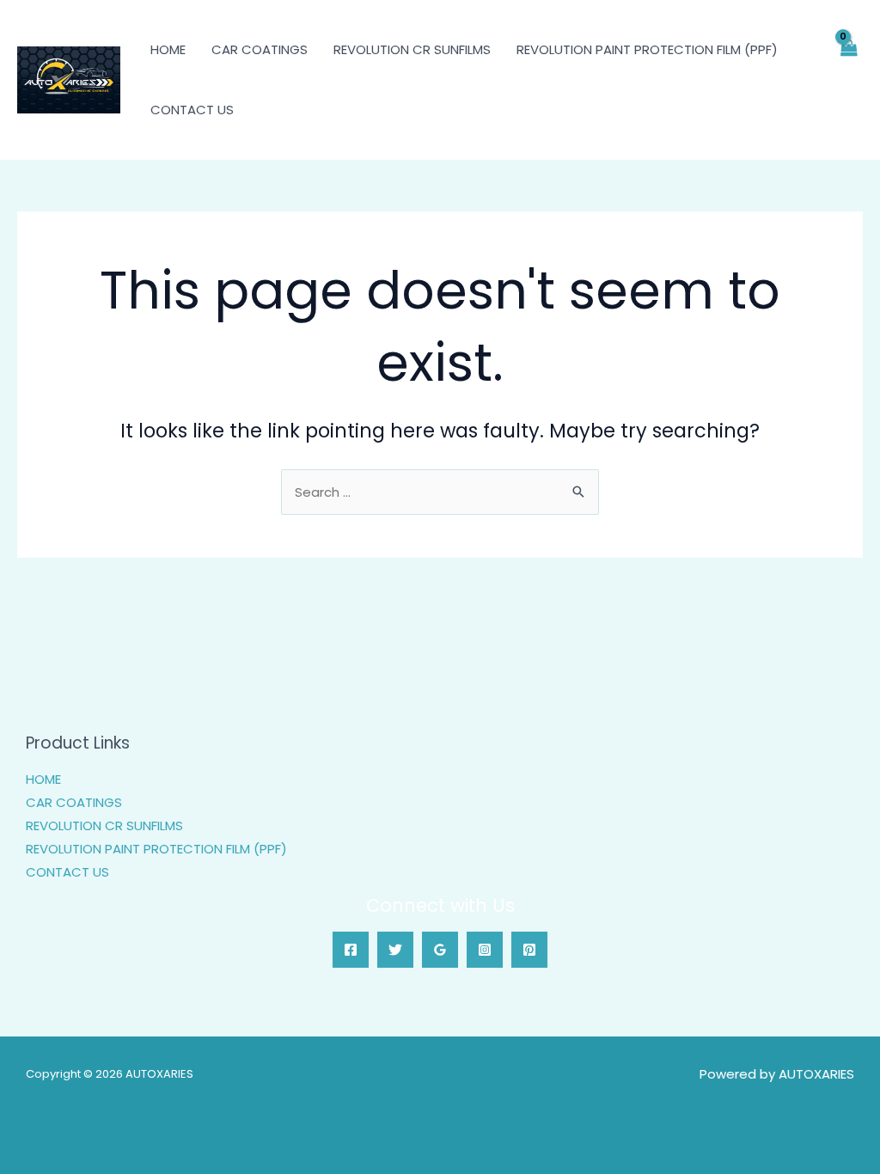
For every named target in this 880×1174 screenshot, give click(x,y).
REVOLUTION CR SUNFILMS (412, 49)
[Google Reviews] (440, 950)
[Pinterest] (529, 950)
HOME (168, 49)
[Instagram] (485, 950)
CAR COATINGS (259, 49)
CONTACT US (192, 110)
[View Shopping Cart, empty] (848, 80)
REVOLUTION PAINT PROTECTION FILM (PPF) (647, 49)
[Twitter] (395, 950)
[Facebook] (351, 950)
